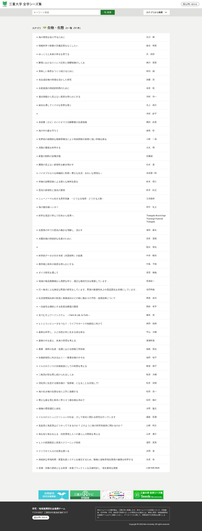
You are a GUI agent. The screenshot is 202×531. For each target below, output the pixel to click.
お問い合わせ (191, 4)
